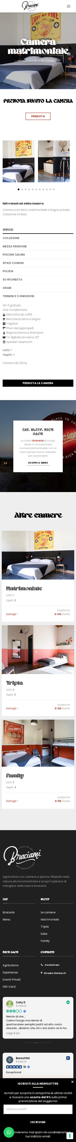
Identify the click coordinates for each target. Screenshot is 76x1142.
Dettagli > (12, 614)
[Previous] (4, 162)
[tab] (38, 230)
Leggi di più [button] (13, 1033)
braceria (38, 440)
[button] (68, 6)
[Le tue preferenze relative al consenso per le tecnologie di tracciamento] (69, 1135)
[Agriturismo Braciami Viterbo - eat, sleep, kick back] (30, 6)
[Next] (68, 162)
